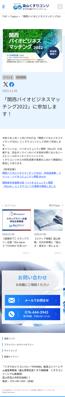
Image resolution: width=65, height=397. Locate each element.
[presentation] (9, 205)
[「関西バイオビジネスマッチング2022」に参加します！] (5, 84)
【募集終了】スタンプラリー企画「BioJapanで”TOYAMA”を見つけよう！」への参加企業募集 (15, 242)
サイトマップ (10, 350)
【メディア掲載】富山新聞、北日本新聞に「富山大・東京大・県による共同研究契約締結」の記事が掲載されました (47, 242)
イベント (8, 77)
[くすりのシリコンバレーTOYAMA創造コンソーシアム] (31, 6)
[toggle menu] (3, 6)
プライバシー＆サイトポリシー (19, 344)
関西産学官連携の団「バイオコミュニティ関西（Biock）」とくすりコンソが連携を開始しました (29, 184)
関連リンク (9, 338)
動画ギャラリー (11, 356)
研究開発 (21, 77)
